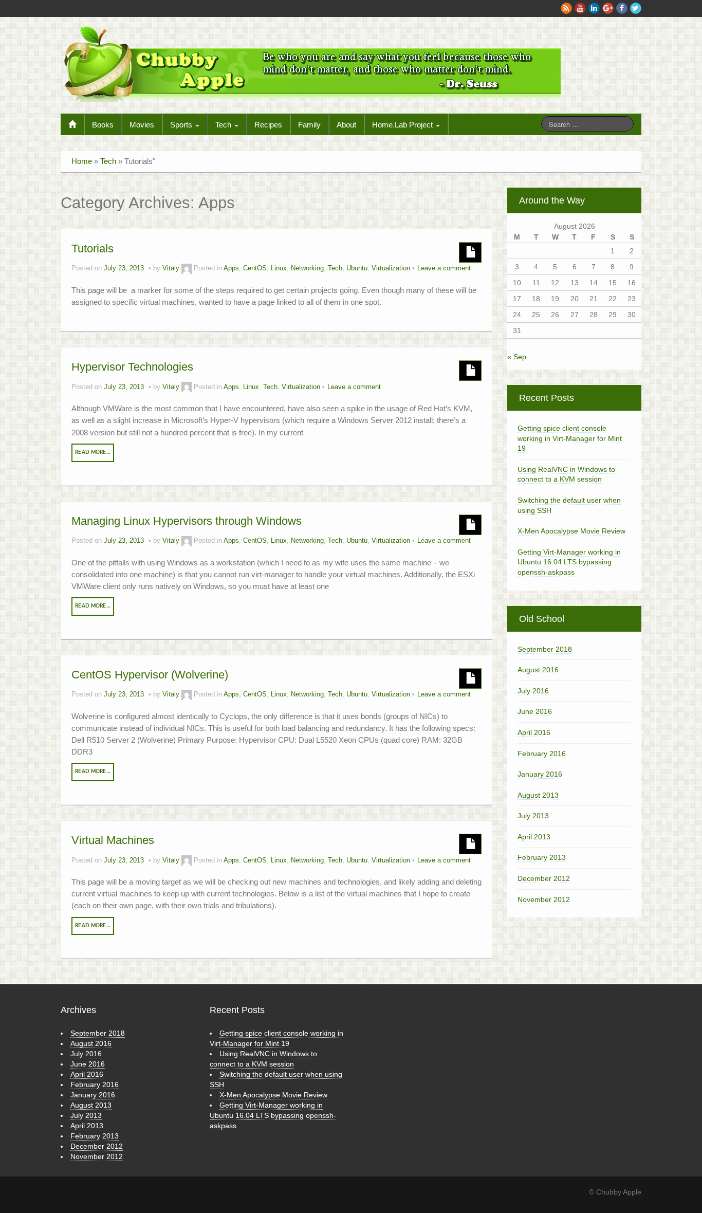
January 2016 (540, 774)
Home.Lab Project (403, 124)
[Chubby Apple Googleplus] (608, 8)
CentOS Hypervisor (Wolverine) (149, 674)
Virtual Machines (112, 840)
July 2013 (533, 816)
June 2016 (535, 711)
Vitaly (170, 268)
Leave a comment (444, 268)
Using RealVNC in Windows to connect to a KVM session (566, 474)
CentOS (255, 268)
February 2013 (542, 857)
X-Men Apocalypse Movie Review (571, 531)
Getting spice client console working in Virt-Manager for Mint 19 (570, 438)
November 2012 (544, 899)
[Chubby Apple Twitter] (635, 8)
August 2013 (538, 795)
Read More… (92, 452)
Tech (224, 124)
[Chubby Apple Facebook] (621, 8)
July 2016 (533, 691)
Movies (142, 124)
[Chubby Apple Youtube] (580, 8)
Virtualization (391, 268)
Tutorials (92, 248)
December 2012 (544, 878)
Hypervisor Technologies (132, 366)
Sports (182, 124)
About (346, 124)
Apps (231, 268)
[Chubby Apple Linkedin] (594, 8)
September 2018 (545, 649)
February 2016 (542, 753)
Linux (279, 268)
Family (309, 124)
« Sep (516, 357)
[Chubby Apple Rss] (566, 8)
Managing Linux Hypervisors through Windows (186, 520)
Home (81, 161)
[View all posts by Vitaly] (186, 268)
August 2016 (538, 670)
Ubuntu (356, 268)
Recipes (268, 124)
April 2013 (534, 837)
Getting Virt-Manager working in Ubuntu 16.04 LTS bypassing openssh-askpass (569, 562)
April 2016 (534, 732)
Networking (307, 268)
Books (103, 124)
